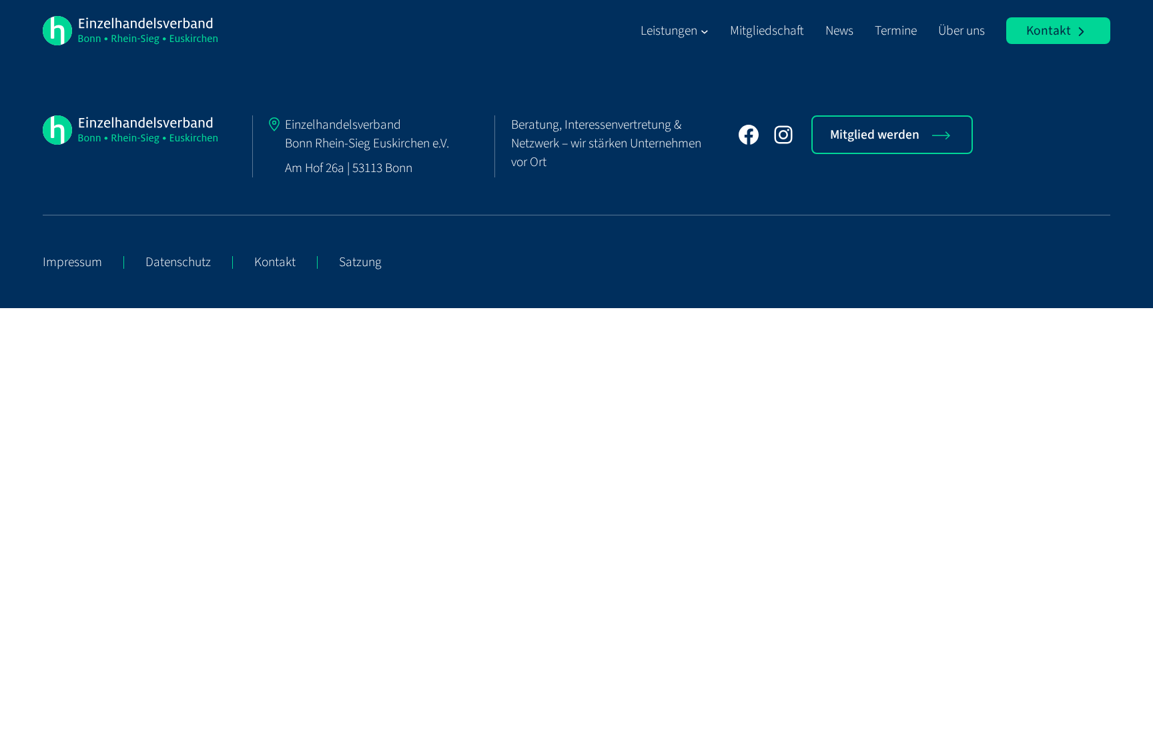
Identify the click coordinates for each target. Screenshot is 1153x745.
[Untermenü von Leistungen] (705, 31)
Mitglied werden (874, 134)
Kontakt (1048, 30)
